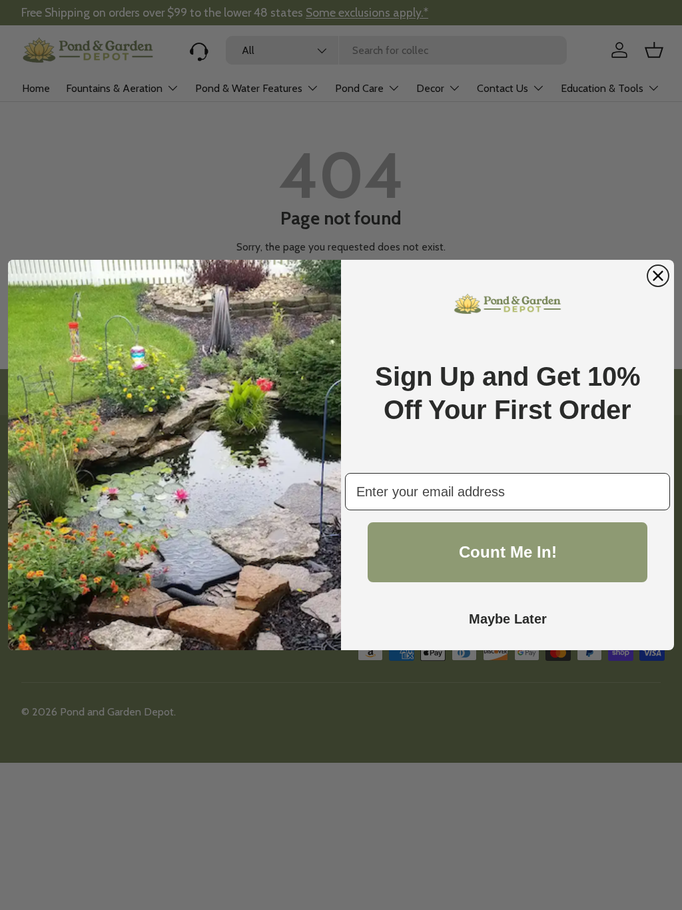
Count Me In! (508, 552)
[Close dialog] (658, 275)
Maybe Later (508, 619)
